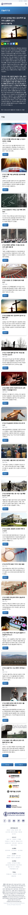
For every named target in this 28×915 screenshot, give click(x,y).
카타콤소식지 (9, 874)
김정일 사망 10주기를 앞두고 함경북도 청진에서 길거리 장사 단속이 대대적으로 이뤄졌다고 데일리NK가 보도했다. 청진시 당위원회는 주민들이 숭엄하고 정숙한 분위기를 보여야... (14, 325)
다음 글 (21, 765)
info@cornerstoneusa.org (17, 895)
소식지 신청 (18, 855)
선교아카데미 (7, 850)
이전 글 (7, 765)
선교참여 (9, 855)
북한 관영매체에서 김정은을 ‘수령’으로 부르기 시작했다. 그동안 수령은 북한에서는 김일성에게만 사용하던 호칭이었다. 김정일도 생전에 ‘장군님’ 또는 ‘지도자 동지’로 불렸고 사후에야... (14, 433)
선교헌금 (9, 863)
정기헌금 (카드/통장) (16, 863)
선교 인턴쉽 (20, 850)
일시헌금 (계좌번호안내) (11, 865)
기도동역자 (14, 839)
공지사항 (20, 1)
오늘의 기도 (8, 839)
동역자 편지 (14, 843)
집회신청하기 (18, 857)
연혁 (20, 830)
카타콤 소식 (7, 841)
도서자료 (19, 874)
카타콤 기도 (12, 841)
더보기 (5, 154)
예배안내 (8, 857)
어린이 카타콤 (14, 845)
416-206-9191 (17, 900)
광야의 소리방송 (14, 832)
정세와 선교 (20, 843)
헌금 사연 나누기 (11, 866)
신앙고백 (16, 830)
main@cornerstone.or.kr (17, 887)
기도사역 (13, 855)
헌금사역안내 (19, 865)
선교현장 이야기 (8, 843)
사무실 (12, 830)
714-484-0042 (19, 893)
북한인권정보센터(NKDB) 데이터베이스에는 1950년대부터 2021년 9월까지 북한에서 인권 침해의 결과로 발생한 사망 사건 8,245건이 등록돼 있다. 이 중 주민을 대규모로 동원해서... (13, 713)
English (25, 1)
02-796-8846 (20, 885)
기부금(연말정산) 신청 (13, 868)
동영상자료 (13, 876)
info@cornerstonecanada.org (14, 901)
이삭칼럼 (19, 839)
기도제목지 (14, 874)
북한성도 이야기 (19, 841)
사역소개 (8, 830)
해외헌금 (17, 866)
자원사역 (13, 857)
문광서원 (20, 832)
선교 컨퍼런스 (14, 850)
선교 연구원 (8, 832)
